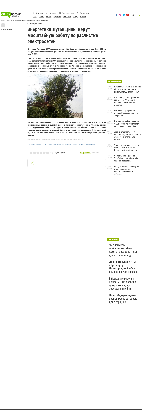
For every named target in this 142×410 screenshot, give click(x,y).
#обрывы (68, 145)
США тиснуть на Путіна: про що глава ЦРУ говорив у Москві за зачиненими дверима (127, 101)
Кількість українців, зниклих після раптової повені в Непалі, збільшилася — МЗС (127, 89)
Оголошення (68, 13)
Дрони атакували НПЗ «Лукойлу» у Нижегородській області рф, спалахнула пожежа (127, 136)
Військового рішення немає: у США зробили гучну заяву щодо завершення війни (127, 124)
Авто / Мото (67, 16)
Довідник (84, 13)
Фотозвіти (83, 16)
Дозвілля (41, 16)
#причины (81, 145)
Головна (39, 13)
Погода (75, 16)
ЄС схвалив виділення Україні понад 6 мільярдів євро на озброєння (126, 158)
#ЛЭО (44, 145)
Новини (52, 13)
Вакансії (48, 16)
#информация (90, 145)
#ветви (75, 145)
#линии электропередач (56, 145)
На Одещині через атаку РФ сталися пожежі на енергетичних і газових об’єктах (126, 170)
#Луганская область (34, 145)
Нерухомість (57, 16)
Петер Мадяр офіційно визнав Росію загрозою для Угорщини (127, 113)
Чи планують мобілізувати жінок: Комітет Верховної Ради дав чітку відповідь (126, 147)
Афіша (34, 16)
